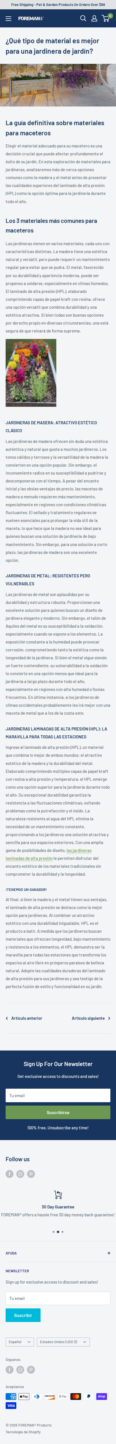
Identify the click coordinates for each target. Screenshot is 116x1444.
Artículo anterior (26, 1018)
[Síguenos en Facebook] (10, 1173)
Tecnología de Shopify (23, 1432)
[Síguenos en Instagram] (20, 1173)
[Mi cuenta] (94, 18)
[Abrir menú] (8, 18)
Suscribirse (58, 1112)
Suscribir (23, 1315)
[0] (105, 18)
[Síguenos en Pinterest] (31, 1173)
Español (15, 1341)
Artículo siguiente (88, 1018)
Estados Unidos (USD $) (58, 1341)
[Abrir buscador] (83, 18)
